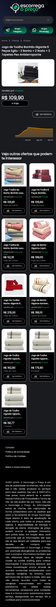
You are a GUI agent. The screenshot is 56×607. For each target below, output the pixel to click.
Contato (9, 447)
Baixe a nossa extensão (17, 467)
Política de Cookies (15, 456)
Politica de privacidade (17, 451)
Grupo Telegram (17, 30)
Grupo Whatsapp (44, 30)
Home (4, 40)
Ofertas (15, 40)
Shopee (27, 40)
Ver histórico (46, 114)
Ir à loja (15, 103)
